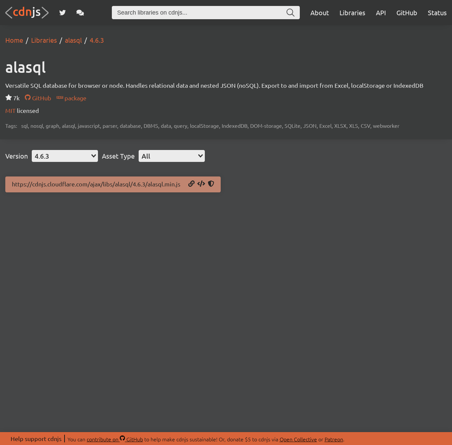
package (74, 97)
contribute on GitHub (115, 439)
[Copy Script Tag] (201, 184)
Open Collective (298, 439)
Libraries (352, 12)
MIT (11, 110)
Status (437, 12)
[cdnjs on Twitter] (62, 13)
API (381, 12)
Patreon (334, 439)
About (319, 12)
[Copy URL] (191, 184)
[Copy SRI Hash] (211, 184)
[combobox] (65, 156)
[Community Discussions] (80, 13)
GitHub (406, 12)
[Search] (290, 13)
